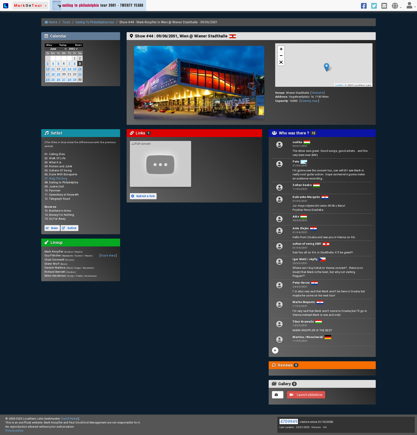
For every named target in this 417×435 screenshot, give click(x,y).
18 (53, 74)
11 (53, 69)
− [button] (281, 55)
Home (52, 22)
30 (80, 79)
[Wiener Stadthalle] (199, 82)
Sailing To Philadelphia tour (95, 22)
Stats (54, 228)
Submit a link (145, 196)
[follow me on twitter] (376, 5)
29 (75, 79)
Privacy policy (14, 430)
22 (75, 74)
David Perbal (69, 418)
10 (48, 69)
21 (69, 74)
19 (58, 74)
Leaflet (339, 85)
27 (64, 79)
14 (69, 69)
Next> (78, 45)
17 (48, 74)
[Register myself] (275, 350)
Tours (66, 22)
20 (64, 74)
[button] (30, 5)
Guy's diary (108, 255)
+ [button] (281, 49)
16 (80, 69)
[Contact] (386, 5)
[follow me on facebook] (365, 5)
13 (64, 69)
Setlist (71, 228)
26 (58, 79)
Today (63, 45)
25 (53, 79)
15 (75, 69)
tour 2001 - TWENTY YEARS (102, 5)
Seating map (309, 100)
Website (317, 92)
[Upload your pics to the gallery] (277, 394)
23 (80, 74)
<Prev (49, 45)
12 (58, 69)
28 (69, 79)
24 (48, 79)
